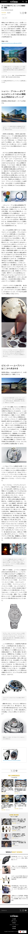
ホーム (2, 10)
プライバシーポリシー (14, 924)
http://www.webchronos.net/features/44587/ (11, 43)
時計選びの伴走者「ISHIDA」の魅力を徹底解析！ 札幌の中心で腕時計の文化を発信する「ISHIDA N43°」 (7, 806)
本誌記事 (11, 10)
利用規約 (14, 922)
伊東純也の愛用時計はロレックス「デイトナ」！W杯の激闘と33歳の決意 (19, 842)
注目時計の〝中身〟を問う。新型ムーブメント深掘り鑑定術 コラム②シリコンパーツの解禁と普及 (19, 820)
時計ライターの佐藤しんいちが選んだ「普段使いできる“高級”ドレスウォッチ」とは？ (19, 828)
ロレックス (4, 17)
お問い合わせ (14, 920)
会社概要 (14, 919)
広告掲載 (14, 926)
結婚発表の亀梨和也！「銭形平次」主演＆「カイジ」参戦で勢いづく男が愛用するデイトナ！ (19, 835)
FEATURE (7, 10)
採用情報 (14, 928)
